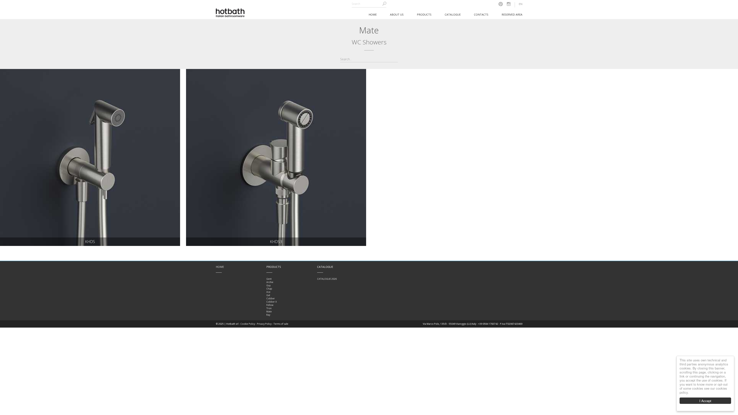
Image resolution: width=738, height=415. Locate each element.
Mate (269, 311)
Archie (269, 282)
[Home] (230, 12)
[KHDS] (90, 157)
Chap (269, 288)
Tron (269, 308)
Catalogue (453, 14)
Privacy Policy (264, 323)
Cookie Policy (247, 323)
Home (220, 267)
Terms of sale (280, 323)
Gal (268, 295)
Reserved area (512, 14)
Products (424, 14)
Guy (268, 285)
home (373, 14)
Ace (268, 292)
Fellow (269, 305)
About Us (397, 14)
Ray (268, 314)
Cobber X (271, 301)
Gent (269, 279)
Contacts (481, 14)
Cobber (270, 298)
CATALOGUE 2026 (327, 279)
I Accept (705, 400)
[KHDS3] (276, 157)
